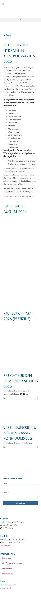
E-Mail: (6, 492)
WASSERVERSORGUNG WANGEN (19, 196)
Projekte (25, 442)
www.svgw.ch (5, 587)
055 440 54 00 (16, 542)
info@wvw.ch (5, 545)
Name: (5, 483)
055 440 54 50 (17, 539)
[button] (20, 20)
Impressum (6, 558)
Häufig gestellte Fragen (12, 563)
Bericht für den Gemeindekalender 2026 (20, 381)
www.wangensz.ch (8, 584)
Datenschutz (7, 573)
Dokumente (7, 568)
